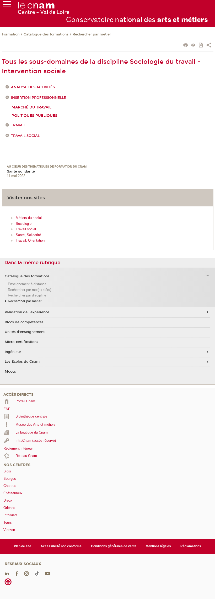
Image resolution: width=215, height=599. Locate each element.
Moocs (10, 371)
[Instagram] (26, 573)
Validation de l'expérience (27, 312)
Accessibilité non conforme (61, 546)
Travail (18, 125)
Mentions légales (158, 546)
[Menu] (7, 5)
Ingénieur (13, 352)
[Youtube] (48, 573)
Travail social (25, 136)
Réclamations (190, 546)
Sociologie (23, 224)
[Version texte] (193, 45)
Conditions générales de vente (113, 546)
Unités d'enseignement (25, 332)
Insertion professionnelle (38, 98)
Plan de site (22, 546)
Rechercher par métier (92, 34)
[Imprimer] (186, 45)
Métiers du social (29, 218)
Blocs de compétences (24, 322)
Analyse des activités (33, 87)
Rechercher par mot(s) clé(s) (29, 290)
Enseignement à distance (27, 284)
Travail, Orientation (30, 240)
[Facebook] (16, 573)
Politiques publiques (34, 115)
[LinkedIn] (7, 573)
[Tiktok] (37, 573)
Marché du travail (31, 107)
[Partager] (209, 45)
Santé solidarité (21, 171)
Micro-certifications (21, 342)
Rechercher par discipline (27, 295)
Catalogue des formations (46, 34)
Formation (10, 34)
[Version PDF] (201, 45)
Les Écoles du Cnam (22, 362)
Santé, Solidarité (28, 235)
